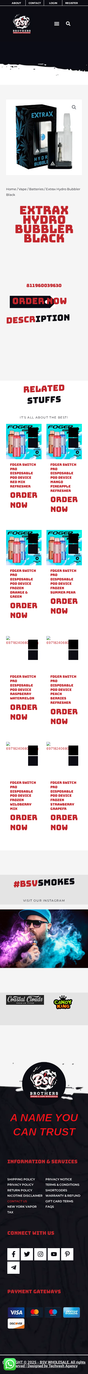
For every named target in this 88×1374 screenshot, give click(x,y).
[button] (57, 24)
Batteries (36, 189)
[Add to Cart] (33, 443)
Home (11, 189)
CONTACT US (17, 1201)
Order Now (39, 301)
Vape (23, 189)
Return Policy (19, 1190)
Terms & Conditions (62, 1184)
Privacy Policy (20, 1184)
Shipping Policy (21, 1179)
